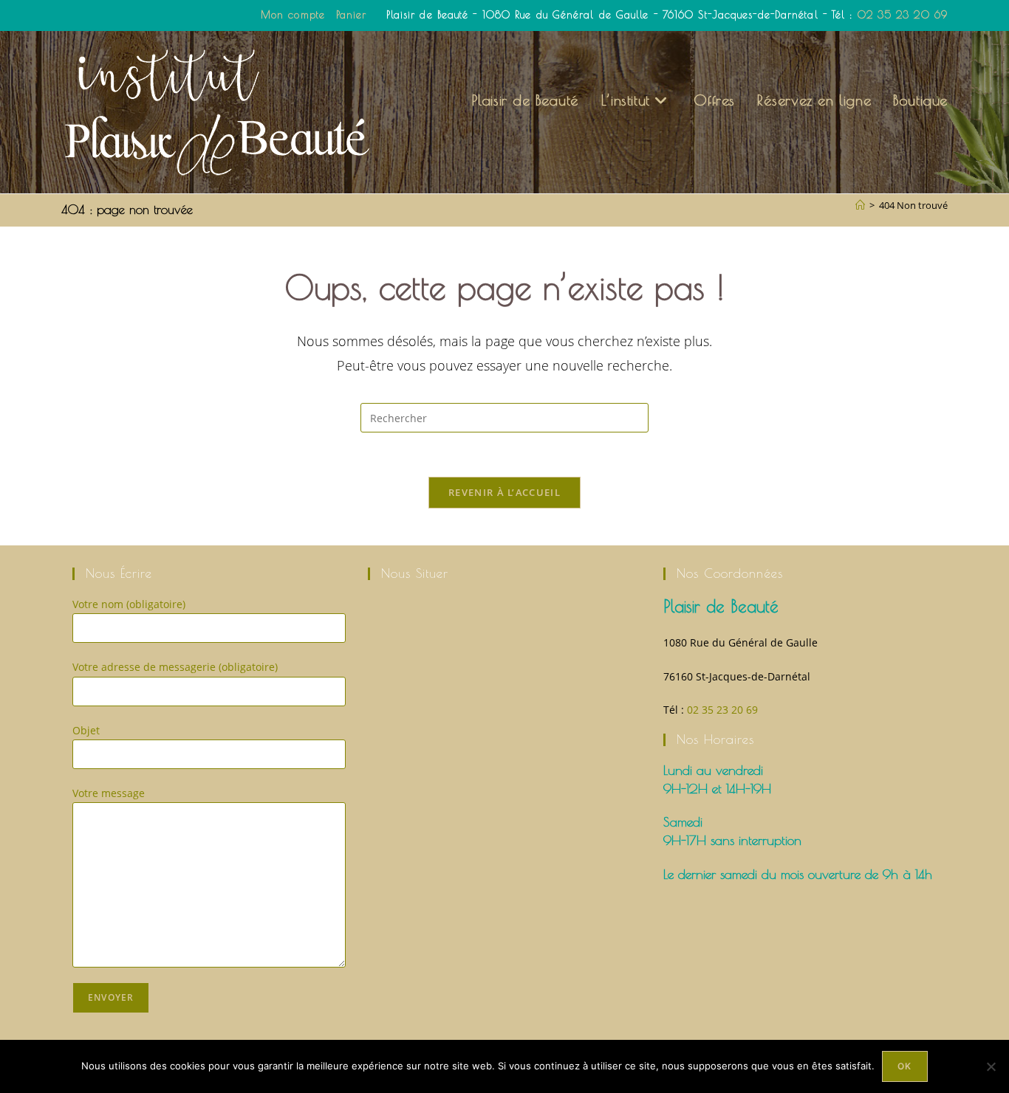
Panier (351, 15)
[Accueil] (860, 205)
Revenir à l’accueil (504, 492)
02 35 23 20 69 (903, 15)
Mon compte (293, 15)
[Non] (990, 1066)
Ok (904, 1066)
